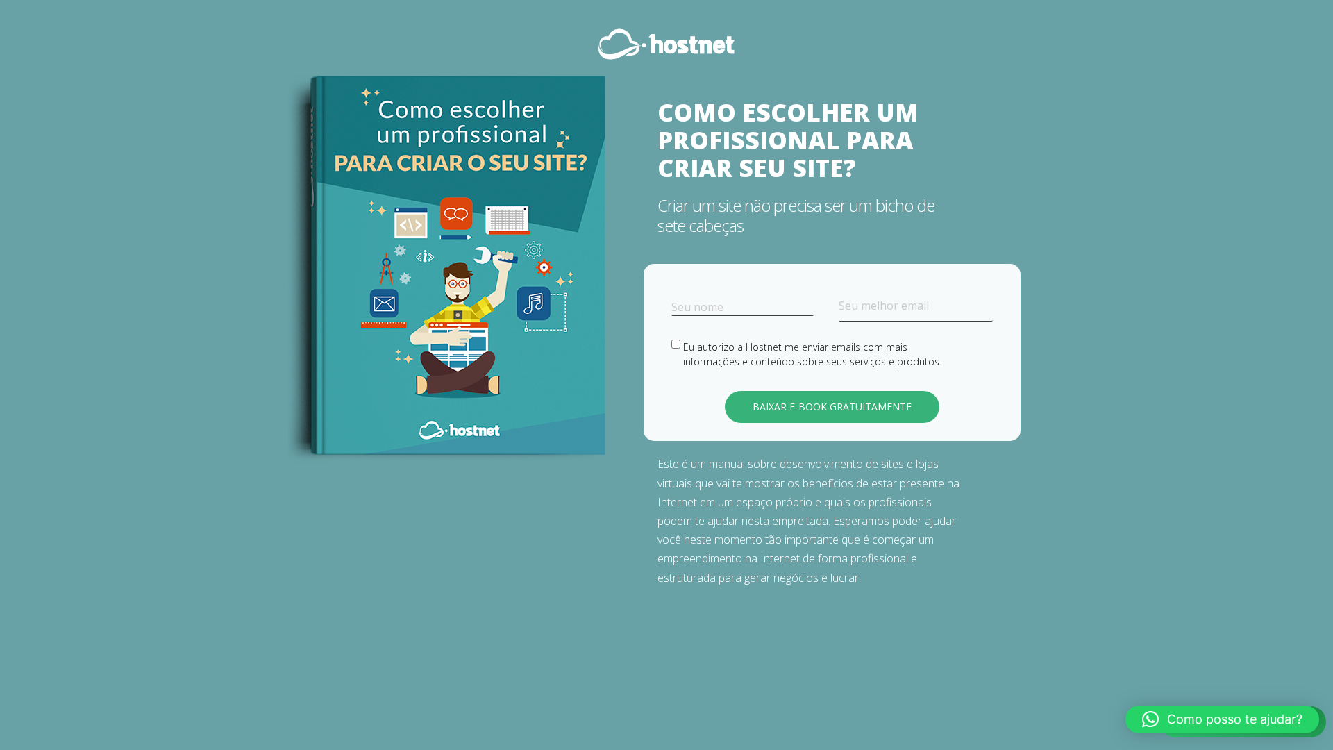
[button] (1222, 719)
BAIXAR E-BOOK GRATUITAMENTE (832, 406)
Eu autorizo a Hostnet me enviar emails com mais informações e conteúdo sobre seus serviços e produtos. (812, 354)
